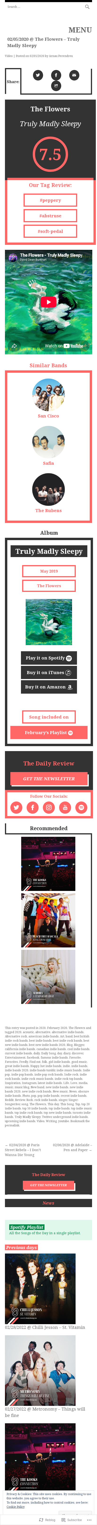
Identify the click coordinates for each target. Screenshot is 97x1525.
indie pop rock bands (48, 1074)
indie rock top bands (68, 1079)
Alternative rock (16, 1036)
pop (33, 1096)
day (59, 1053)
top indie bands (59, 1108)
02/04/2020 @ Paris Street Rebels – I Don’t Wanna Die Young (23, 1150)
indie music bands (69, 1070)
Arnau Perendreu (61, 56)
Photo (26, 1096)
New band (37, 1087)
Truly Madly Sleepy (27, 1117)
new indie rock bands (36, 1091)
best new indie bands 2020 (47, 1045)
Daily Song (48, 1053)
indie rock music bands (37, 1079)
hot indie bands (50, 1066)
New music (60, 1091)
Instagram (29, 1083)
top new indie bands (57, 1113)
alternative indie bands (68, 1032)
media (83, 1083)
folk (44, 1062)
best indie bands (40, 1041)
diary (66, 1053)
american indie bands (43, 1036)
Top (77, 1104)
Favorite (75, 1058)
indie (66, 1066)
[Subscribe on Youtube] (65, 807)
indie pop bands (22, 1074)
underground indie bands (70, 1117)
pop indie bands (48, 1096)
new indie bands (57, 1087)
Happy (34, 1066)
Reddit (9, 1100)
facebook (33, 1058)
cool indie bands (78, 1049)
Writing (51, 1121)
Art (62, 1036)
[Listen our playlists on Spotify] (81, 807)
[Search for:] (48, 6)
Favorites (11, 1062)
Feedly (23, 1062)
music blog (22, 1087)
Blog (70, 1045)
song (24, 1104)
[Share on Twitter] (38, 75)
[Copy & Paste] (56, 86)
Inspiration (12, 1083)
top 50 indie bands (34, 1108)
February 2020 (57, 1028)
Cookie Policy (16, 1507)
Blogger (79, 1045)
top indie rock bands (28, 1113)
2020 (42, 1028)
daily (36, 1053)
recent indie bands (73, 1096)
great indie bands (17, 1066)
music (9, 1087)
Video (9, 56)
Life (66, 1083)
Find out (34, 1062)
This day (53, 1104)
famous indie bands (54, 1058)
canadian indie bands (51, 1049)
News (73, 1091)
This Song (67, 1104)
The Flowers (77, 1028)
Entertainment (15, 1058)
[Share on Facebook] (56, 75)
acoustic (28, 1032)
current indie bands (18, 1053)
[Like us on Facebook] (32, 807)
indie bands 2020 (16, 1070)
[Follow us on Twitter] (16, 807)
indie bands (79, 1066)
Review (20, 1100)
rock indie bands (45, 1100)
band (69, 1036)
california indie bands (20, 1049)
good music (79, 1062)
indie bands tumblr (42, 1070)
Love (73, 1083)
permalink (12, 1125)
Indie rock (71, 1074)
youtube (63, 1121)
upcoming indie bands (20, 1121)
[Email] (74, 75)
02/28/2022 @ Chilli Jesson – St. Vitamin (45, 1327)
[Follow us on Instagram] (49, 807)
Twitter (47, 1117)
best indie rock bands (67, 1041)
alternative (42, 1032)
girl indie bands (59, 1062)
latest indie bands (50, 1083)
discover (77, 1053)
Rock (29, 1100)
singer (63, 1100)
